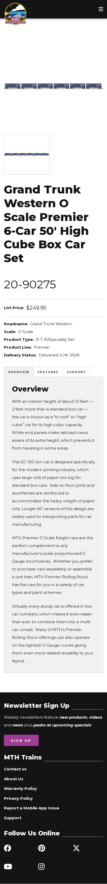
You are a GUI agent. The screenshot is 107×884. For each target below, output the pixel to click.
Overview (19, 372)
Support (76, 372)
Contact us (15, 768)
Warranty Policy (20, 788)
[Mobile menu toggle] (101, 9)
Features (48, 372)
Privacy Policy (18, 798)
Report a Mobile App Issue (31, 807)
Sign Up (21, 740)
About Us (13, 778)
